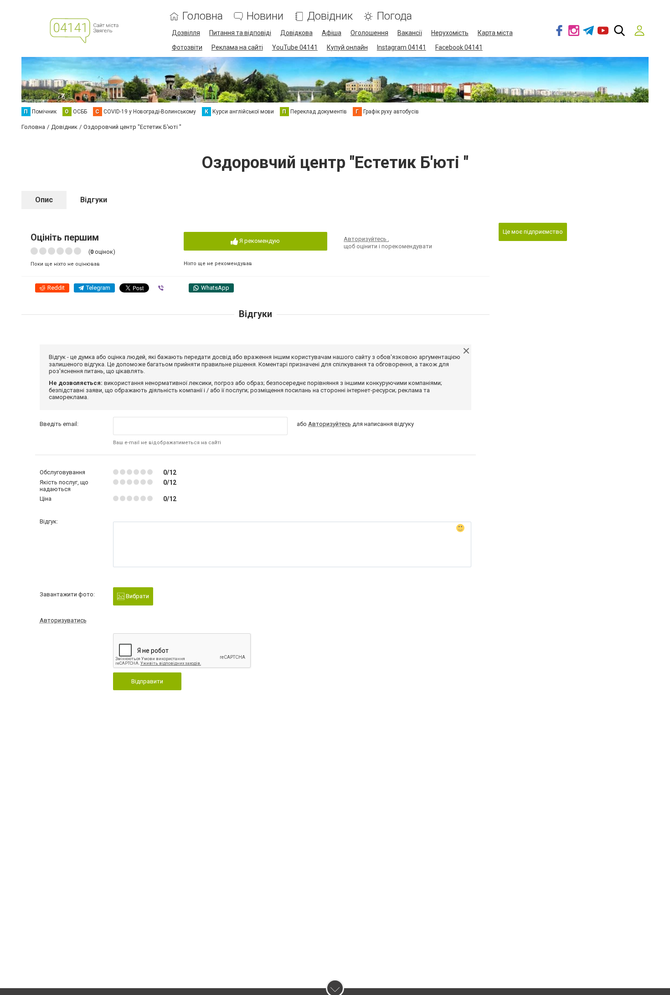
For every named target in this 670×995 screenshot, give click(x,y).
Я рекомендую (259, 240)
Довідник (330, 16)
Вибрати (136, 596)
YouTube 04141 (295, 47)
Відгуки (93, 199)
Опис (44, 199)
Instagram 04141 (401, 47)
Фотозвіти (187, 47)
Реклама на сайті (237, 47)
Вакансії (409, 32)
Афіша (331, 32)
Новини (265, 16)
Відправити (147, 681)
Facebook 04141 (459, 47)
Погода (394, 16)
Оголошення (369, 32)
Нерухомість (450, 32)
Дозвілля (186, 32)
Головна (202, 16)
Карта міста (495, 32)
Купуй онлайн (347, 47)
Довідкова (296, 32)
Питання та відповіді (240, 32)
